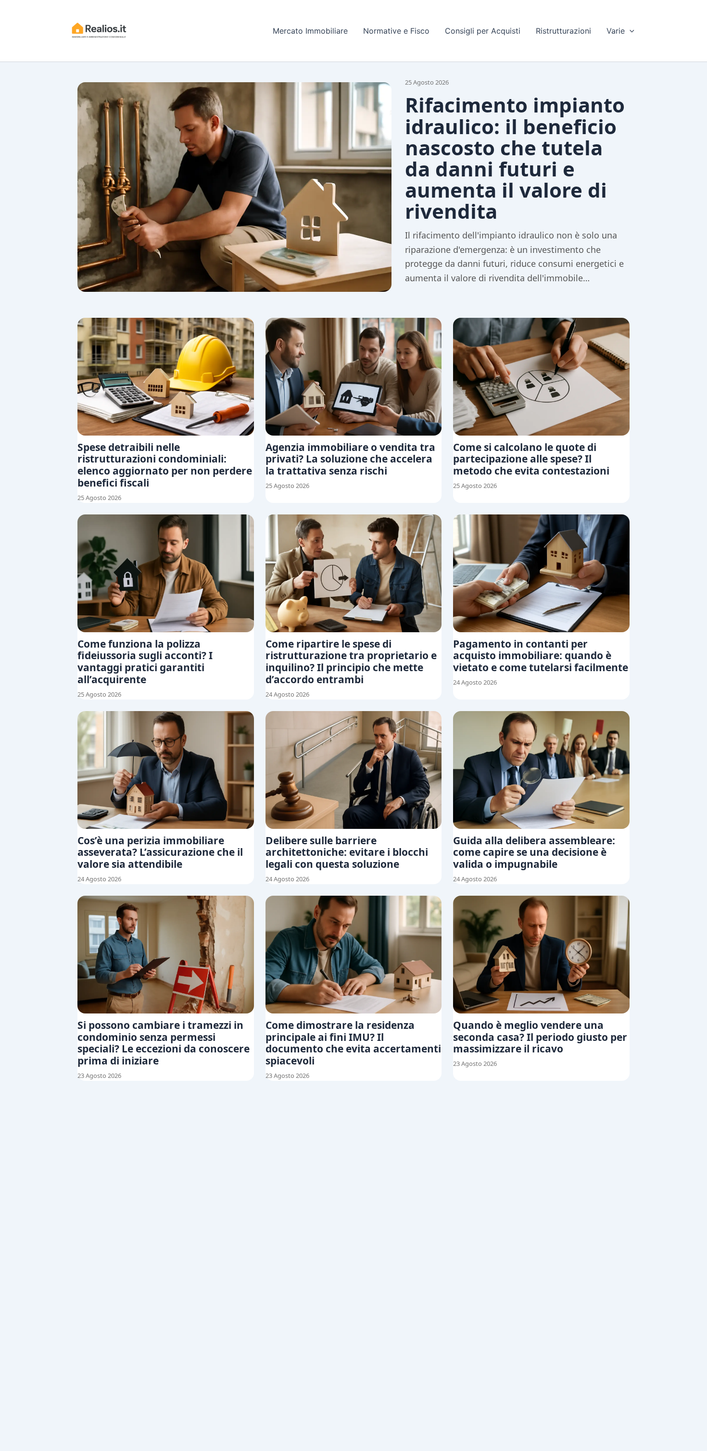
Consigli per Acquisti (482, 31)
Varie (615, 31)
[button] (629, 31)
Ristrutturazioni (563, 31)
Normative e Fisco (396, 31)
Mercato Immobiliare (310, 31)
